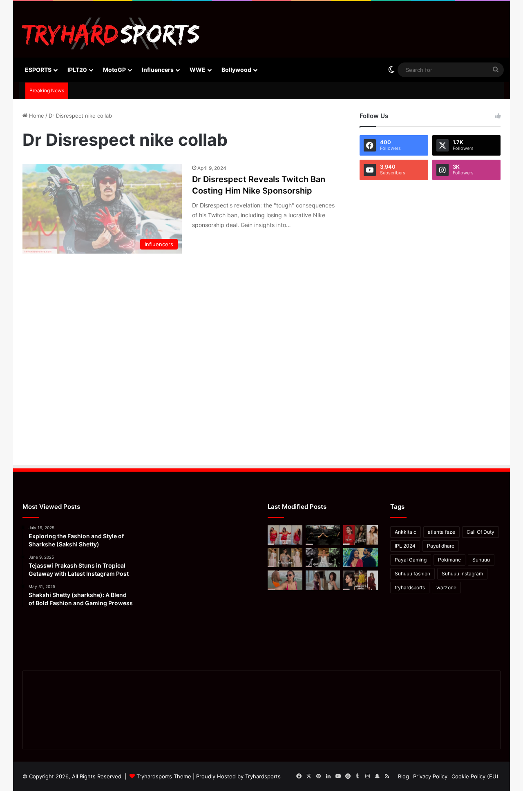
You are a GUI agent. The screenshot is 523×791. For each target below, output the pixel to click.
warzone (446, 587)
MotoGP (114, 69)
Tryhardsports (263, 776)
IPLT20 (77, 69)
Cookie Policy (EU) (474, 776)
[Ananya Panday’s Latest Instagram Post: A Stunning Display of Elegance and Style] (360, 580)
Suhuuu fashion (412, 573)
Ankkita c (405, 532)
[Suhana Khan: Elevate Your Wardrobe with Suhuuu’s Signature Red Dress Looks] (285, 535)
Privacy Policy (430, 776)
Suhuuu (481, 560)
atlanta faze (441, 532)
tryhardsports (410, 587)
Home (35, 115)
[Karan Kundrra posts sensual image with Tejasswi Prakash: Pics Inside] (360, 558)
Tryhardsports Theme (163, 776)
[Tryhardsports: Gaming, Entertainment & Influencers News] (111, 33)
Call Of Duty (480, 532)
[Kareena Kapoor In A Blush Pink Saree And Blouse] (285, 558)
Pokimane (449, 560)
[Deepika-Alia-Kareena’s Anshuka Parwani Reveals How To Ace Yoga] (360, 535)
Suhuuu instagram (462, 573)
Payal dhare (440, 546)
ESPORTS (38, 69)
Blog (403, 776)
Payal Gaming (411, 560)
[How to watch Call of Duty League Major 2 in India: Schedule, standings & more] (323, 535)
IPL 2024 (405, 546)
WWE (198, 69)
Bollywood (236, 69)
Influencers (158, 69)
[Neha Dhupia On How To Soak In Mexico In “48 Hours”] (285, 580)
